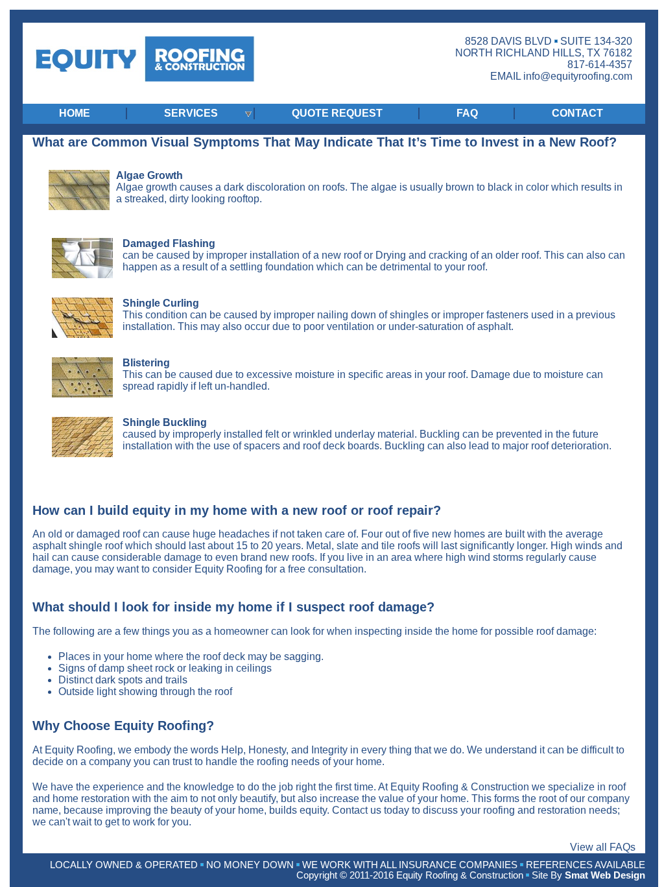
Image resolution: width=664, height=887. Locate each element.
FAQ (467, 113)
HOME (74, 113)
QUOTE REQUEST (337, 113)
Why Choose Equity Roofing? (123, 725)
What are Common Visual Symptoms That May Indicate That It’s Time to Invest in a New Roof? (324, 142)
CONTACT (577, 113)
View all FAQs (602, 847)
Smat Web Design (605, 875)
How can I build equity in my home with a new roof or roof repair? (236, 510)
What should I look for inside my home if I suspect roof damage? (233, 607)
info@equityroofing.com (577, 76)
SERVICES (191, 113)
